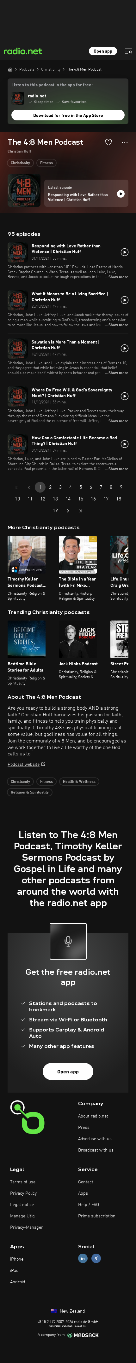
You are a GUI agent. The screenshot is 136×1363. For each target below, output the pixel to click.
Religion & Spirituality (30, 792)
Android (17, 1282)
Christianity (20, 163)
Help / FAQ (88, 1205)
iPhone (16, 1259)
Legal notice (22, 1205)
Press (84, 1127)
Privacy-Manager (26, 1227)
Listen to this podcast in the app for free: (52, 85)
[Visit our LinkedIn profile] (82, 1258)
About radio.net (93, 1116)
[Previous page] (29, 487)
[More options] (124, 142)
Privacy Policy (23, 1193)
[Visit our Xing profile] (96, 1258)
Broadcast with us (96, 1150)
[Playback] (121, 194)
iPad (14, 1270)
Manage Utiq (22, 1216)
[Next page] (68, 511)
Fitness (46, 163)
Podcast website (24, 764)
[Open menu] (128, 51)
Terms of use (22, 1182)
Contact (85, 1182)
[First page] (16, 487)
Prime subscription (96, 1216)
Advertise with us (95, 1139)
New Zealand (72, 1311)
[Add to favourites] (108, 142)
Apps (83, 1193)
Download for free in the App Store (68, 115)
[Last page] (81, 511)
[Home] (10, 69)
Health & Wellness (79, 782)
